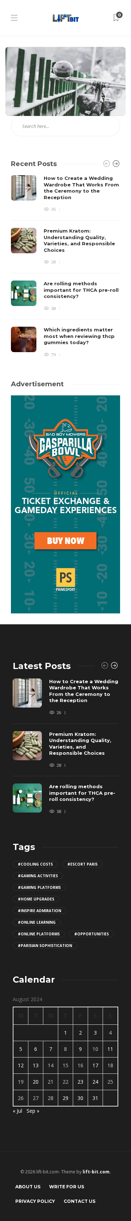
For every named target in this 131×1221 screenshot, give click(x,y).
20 (36, 1081)
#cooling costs (35, 864)
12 (21, 1065)
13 (36, 1065)
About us (27, 1186)
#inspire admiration (39, 910)
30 (80, 1098)
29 (65, 1098)
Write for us (66, 1186)
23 (80, 1081)
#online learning (37, 922)
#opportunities (91, 933)
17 (95, 1065)
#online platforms (39, 933)
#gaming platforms (39, 887)
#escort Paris (82, 864)
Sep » (33, 1110)
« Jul (17, 1110)
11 (110, 1048)
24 (95, 1081)
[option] (65, 266)
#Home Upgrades (36, 899)
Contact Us (79, 1201)
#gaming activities (38, 875)
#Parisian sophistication (45, 945)
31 (95, 1098)
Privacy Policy (35, 1201)
